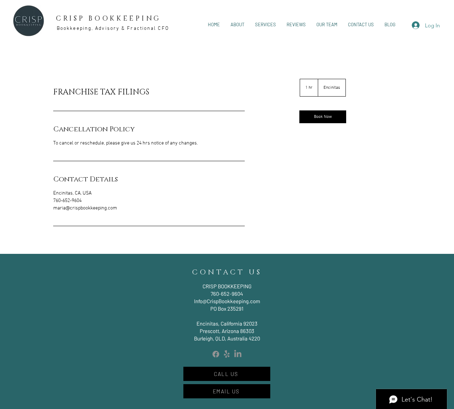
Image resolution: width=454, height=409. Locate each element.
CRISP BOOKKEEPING (108, 18)
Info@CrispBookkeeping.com (227, 301)
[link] (322, 116)
